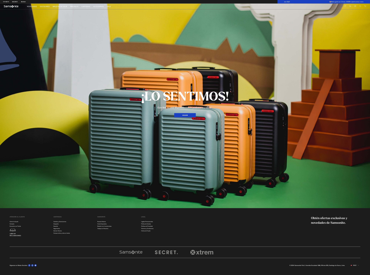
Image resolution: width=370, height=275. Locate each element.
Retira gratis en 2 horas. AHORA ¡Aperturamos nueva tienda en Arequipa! (324, 2)
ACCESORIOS (98, 6)
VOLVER (185, 115)
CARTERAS (86, 6)
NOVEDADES (32, 6)
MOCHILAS (74, 6)
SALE (109, 6)
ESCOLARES (45, 6)
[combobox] (353, 265)
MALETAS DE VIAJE (60, 6)
